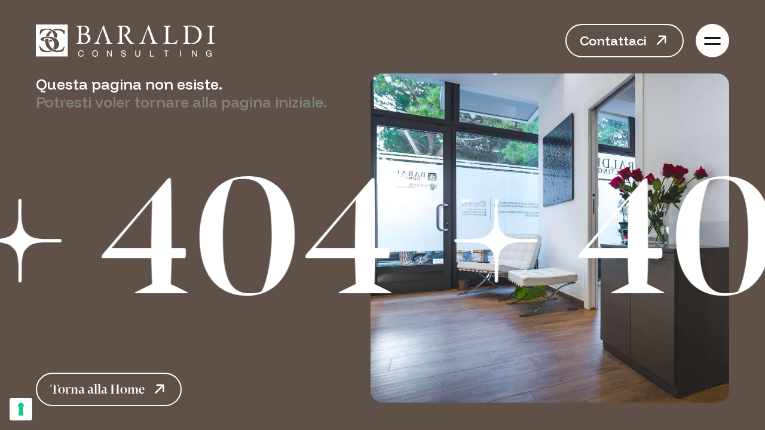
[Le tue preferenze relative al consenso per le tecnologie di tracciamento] (21, 409)
